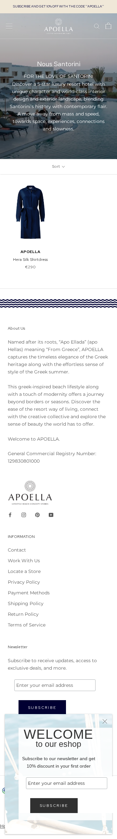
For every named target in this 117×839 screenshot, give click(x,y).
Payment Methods (29, 593)
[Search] (97, 26)
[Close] (104, 721)
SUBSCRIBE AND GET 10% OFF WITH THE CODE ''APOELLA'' (58, 6)
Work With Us (24, 561)
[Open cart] (108, 26)
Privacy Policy (24, 582)
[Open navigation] (9, 26)
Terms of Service (27, 625)
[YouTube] (51, 514)
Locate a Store (24, 571)
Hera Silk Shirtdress (30, 259)
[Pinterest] (37, 514)
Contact (17, 550)
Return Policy (23, 614)
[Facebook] (10, 514)
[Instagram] (23, 514)
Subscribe (54, 805)
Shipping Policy (26, 603)
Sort (56, 166)
